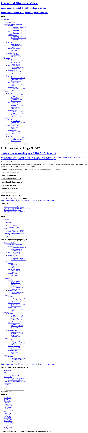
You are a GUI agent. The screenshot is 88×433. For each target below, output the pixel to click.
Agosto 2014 (7, 411)
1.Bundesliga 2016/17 (13, 157)
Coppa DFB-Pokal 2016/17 (64, 157)
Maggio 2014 (7, 416)
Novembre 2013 (8, 424)
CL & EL (6, 134)
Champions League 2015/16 (18, 138)
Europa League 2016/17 (79, 157)
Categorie (3, 391)
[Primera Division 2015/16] (8, 198)
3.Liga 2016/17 (36, 157)
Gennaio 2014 (8, 421)
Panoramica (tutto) (16, 47)
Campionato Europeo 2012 (18, 38)
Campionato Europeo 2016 (18, 27)
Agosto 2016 (7, 399)
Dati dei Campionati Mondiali (16, 230)
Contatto (6, 236)
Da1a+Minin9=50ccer (10, 22)
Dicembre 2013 (8, 422)
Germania (6, 91)
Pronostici (10, 25)
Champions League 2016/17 (48, 157)
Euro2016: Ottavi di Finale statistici (13, 213)
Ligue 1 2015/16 (15, 121)
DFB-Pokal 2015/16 (16, 99)
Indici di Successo (12, 53)
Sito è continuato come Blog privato (14, 207)
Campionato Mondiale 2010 (18, 39)
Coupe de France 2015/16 (18, 122)
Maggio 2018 (7, 398)
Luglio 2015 (7, 402)
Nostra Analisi (8, 222)
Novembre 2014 (8, 407)
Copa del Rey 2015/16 (17, 79)
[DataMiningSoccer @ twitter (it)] (9, 200)
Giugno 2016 (7, 401)
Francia (6, 118)
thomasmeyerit (52, 159)
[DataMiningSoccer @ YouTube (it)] (47, 200)
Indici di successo (12, 35)
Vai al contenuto (5, 19)
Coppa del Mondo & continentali (13, 24)
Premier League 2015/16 (17, 61)
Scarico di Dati (8, 228)
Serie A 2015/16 (15, 44)
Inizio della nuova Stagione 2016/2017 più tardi (28, 153)
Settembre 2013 (8, 427)
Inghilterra (7, 58)
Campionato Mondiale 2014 (18, 30)
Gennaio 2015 (8, 405)
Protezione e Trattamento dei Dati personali (16, 233)
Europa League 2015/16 (17, 139)
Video (5, 224)
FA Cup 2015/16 (15, 62)
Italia (5, 41)
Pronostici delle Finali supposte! (12, 210)
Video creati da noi (13, 225)
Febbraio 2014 (8, 419)
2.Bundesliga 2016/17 (25, 157)
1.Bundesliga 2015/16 (17, 95)
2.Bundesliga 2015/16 (17, 96)
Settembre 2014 (8, 410)
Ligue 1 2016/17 (5, 159)
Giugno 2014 (7, 415)
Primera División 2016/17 (31, 159)
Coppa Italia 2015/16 (16, 45)
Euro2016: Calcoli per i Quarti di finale (14, 211)
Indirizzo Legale (8, 234)
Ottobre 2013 (7, 425)
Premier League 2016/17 (17, 159)
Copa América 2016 (16, 28)
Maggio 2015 (7, 404)
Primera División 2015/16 (18, 78)
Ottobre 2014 (7, 408)
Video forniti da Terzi (13, 227)
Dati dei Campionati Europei (15, 231)
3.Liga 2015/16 (15, 98)
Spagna (6, 75)
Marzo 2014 (7, 418)
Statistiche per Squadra (14, 32)
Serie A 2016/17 (43, 159)
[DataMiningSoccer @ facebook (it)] (27, 200)
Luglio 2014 (7, 413)
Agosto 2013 (7, 428)
